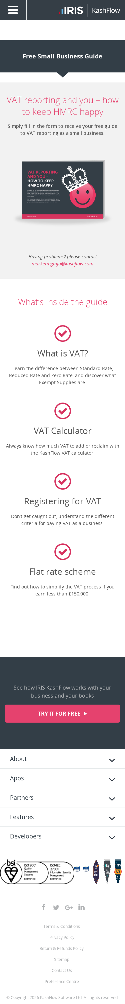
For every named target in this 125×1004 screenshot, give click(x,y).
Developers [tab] (26, 836)
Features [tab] (22, 817)
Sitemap (61, 959)
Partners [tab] (22, 797)
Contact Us (62, 970)
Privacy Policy (61, 937)
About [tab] (18, 759)
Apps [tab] (17, 778)
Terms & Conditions (61, 926)
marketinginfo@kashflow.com (62, 263)
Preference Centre (62, 981)
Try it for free (60, 713)
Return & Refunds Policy (62, 948)
